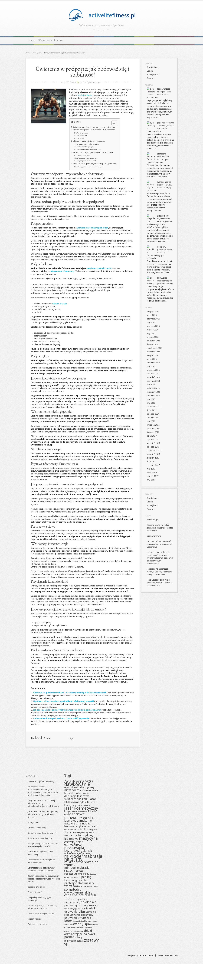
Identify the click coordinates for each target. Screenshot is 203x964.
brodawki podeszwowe (76, 793)
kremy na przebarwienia (77, 805)
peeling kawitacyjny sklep (78, 878)
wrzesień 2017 (153, 454)
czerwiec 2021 (153, 417)
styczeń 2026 (152, 337)
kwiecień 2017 (153, 472)
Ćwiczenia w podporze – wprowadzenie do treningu (94, 127)
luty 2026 (151, 333)
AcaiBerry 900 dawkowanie (78, 783)
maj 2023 (151, 399)
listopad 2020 (153, 432)
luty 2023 (151, 403)
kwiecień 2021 (153, 425)
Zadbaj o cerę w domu (37, 924)
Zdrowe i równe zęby (37, 828)
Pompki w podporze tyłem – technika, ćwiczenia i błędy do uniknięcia (160, 252)
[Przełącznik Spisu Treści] (113, 123)
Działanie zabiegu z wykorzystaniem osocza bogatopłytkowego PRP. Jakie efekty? (44, 879)
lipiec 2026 (152, 315)
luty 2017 (151, 480)
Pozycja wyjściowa (83, 155)
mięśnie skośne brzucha (99, 268)
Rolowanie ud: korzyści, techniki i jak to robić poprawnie (61, 718)
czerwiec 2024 (153, 381)
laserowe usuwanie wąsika (80, 816)
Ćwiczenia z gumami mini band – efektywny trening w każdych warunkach (69, 693)
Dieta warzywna (154, 536)
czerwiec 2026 (153, 319)
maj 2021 (151, 421)
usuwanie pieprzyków (81, 914)
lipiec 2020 (152, 436)
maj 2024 (151, 384)
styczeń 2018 (152, 439)
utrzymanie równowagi (62, 271)
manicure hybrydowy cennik (83, 832)
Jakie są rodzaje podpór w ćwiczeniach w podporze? (94, 130)
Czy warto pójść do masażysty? (41, 781)
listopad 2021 (153, 414)
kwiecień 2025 (153, 370)
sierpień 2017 (153, 458)
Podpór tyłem (81, 138)
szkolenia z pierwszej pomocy (80, 903)
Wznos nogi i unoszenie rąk (87, 158)
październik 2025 (154, 348)
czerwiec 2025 (153, 362)
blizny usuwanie (90, 790)
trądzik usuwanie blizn (80, 910)
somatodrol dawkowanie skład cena (78, 892)
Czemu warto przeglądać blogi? (41, 914)
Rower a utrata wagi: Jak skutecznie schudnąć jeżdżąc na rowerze (160, 528)
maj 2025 (151, 366)
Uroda (150, 71)
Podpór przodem (82, 133)
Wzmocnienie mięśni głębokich (88, 144)
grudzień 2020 (153, 428)
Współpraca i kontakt (50, 40)
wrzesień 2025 (153, 352)
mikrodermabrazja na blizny (83, 858)
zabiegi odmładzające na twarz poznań (79, 934)
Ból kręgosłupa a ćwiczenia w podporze (90, 167)
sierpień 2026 (153, 311)
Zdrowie (151, 78)
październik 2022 (154, 406)
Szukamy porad (34, 919)
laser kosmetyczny (81, 808)
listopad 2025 (153, 344)
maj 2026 (151, 322)
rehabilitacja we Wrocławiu (88, 886)
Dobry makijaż (34, 822)
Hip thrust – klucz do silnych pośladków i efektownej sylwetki (63, 701)
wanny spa (81, 924)
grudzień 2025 (153, 341)
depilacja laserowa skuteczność (76, 797)
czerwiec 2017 (153, 465)
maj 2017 (151, 469)
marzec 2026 (152, 330)
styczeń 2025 (152, 373)
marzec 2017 (152, 476)
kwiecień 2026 (153, 326)
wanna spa (68, 925)
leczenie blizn (80, 829)
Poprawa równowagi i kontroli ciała (89, 149)
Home (31, 40)
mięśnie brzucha (59, 304)
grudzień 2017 (153, 443)
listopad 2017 (153, 447)
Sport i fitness (37, 52)
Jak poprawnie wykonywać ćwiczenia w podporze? (93, 152)
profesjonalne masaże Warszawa (79, 884)
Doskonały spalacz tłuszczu (40, 838)
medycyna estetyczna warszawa (81, 841)
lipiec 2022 (152, 410)
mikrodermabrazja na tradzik (81, 863)
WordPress (172, 955)
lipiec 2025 (152, 359)
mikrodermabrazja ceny (77, 853)
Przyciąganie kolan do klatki (87, 161)
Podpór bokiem (82, 135)
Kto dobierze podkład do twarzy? (42, 833)
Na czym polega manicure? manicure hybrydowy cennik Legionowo (159, 544)
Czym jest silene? (35, 892)
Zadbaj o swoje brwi (36, 887)
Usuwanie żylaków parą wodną (85, 921)
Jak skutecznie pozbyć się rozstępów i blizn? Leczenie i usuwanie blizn (160, 583)
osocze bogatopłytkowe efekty (76, 872)
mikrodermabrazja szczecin (76, 869)
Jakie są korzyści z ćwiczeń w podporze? (89, 141)
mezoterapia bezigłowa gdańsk (78, 849)
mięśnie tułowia (85, 95)
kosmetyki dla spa (82, 802)
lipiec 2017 (152, 461)
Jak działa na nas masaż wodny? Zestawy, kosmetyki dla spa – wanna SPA (159, 572)
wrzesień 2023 (153, 392)
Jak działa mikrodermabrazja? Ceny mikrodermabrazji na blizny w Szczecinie (43, 814)
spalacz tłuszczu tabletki (80, 897)
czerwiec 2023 (153, 395)
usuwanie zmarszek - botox (78, 919)
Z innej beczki (153, 74)
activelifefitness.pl (90, 82)
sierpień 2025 (153, 355)
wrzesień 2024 (153, 377)
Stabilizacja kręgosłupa (85, 147)
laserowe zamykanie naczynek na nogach (78, 822)
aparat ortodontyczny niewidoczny (79, 788)
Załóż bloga (152, 520)
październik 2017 (154, 450)
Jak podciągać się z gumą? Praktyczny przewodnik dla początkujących (67, 710)
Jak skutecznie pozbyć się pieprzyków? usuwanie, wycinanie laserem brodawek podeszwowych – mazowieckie (160, 558)
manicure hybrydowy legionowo (78, 837)
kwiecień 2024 (153, 388)
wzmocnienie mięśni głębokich (92, 228)
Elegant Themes (146, 955)
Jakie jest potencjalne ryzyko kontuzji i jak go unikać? (95, 164)
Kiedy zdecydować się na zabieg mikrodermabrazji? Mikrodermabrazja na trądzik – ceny (43, 803)
